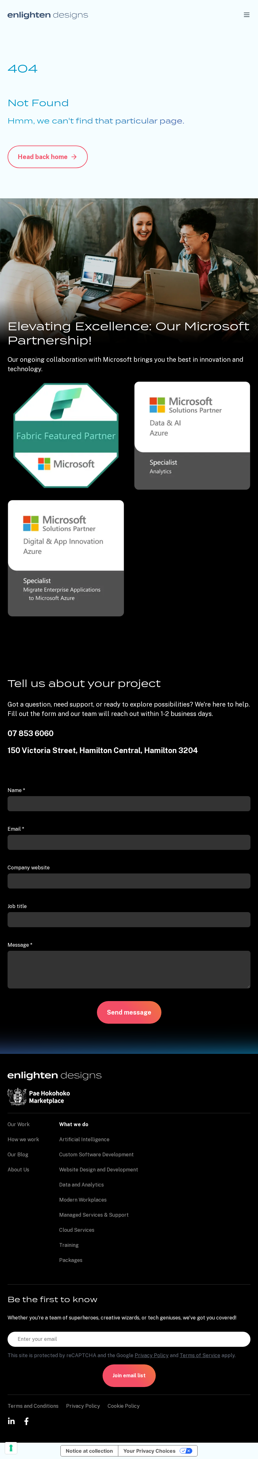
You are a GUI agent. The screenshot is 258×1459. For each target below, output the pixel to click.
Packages (70, 1260)
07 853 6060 (30, 733)
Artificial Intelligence (84, 1139)
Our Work (19, 1124)
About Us (18, 1170)
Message (20, 945)
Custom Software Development (96, 1155)
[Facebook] (26, 1421)
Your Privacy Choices (149, 1451)
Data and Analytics (81, 1185)
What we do (73, 1124)
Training (69, 1245)
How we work (23, 1139)
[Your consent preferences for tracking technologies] (11, 1448)
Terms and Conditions (33, 1406)
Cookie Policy (124, 1406)
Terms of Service (200, 1355)
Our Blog (18, 1155)
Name (16, 790)
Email (16, 829)
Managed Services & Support (94, 1215)
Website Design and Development (98, 1170)
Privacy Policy (152, 1355)
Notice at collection (89, 1451)
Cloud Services (76, 1230)
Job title (17, 906)
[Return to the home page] (48, 14)
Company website (29, 868)
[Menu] (246, 15)
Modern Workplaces (83, 1200)
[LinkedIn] (11, 1421)
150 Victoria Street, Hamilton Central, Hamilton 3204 (103, 750)
